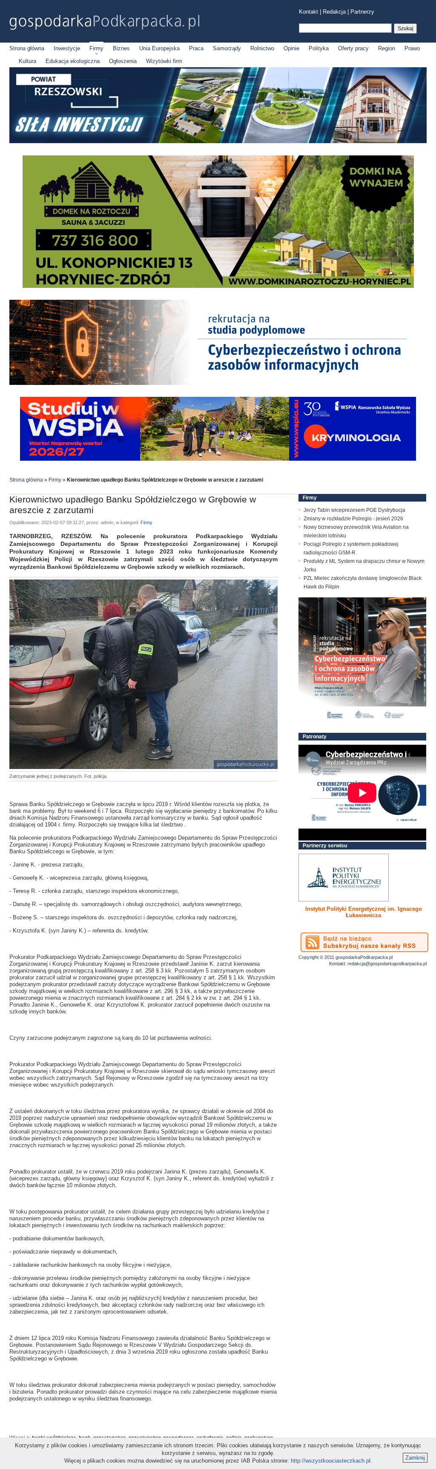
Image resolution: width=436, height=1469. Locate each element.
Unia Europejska (159, 48)
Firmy (96, 48)
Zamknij (415, 1458)
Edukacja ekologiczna (73, 61)
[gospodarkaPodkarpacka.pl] (104, 22)
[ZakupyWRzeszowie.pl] (343, 877)
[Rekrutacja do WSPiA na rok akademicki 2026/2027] (218, 459)
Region (386, 48)
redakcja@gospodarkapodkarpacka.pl (387, 963)
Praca (196, 48)
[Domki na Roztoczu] (218, 286)
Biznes (121, 48)
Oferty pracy (353, 48)
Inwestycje (67, 48)
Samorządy (227, 48)
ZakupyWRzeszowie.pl (330, 909)
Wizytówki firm (164, 61)
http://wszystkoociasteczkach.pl (330, 1461)
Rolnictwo (262, 48)
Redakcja (334, 12)
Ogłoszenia (123, 61)
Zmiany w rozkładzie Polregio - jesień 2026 (353, 519)
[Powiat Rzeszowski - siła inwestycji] (218, 141)
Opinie (291, 48)
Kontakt (308, 12)
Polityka (319, 48)
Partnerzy (362, 12)
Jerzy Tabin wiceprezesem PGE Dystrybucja (354, 510)
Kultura (27, 61)
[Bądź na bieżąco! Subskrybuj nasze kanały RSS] (364, 942)
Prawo (412, 48)
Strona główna (26, 48)
